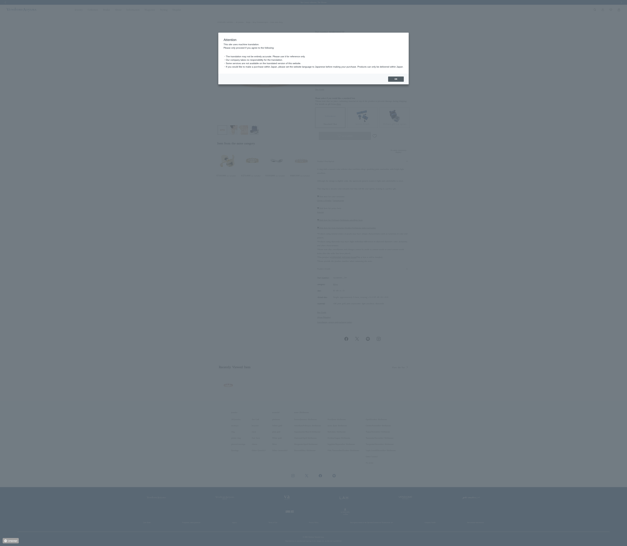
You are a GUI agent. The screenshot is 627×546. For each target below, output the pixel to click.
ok (395, 79)
